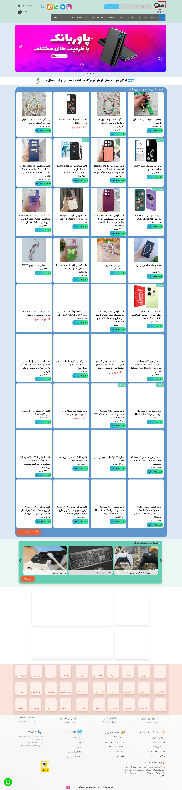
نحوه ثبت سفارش (158, 738)
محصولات (153, 17)
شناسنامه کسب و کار (74, 757)
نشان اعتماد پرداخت (75, 752)
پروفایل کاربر (141, 17)
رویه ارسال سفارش (158, 742)
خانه (162, 17)
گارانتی (55, 17)
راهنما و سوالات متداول (78, 17)
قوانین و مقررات (97, 17)
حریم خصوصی (119, 751)
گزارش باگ (120, 756)
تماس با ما (110, 17)
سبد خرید (129, 17)
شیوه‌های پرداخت (159, 747)
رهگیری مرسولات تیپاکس (158, 756)
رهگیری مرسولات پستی (158, 751)
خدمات (64, 17)
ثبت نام (24, 5)
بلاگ (120, 17)
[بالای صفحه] (68, 787)
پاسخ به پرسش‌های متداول (114, 742)
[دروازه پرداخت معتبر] (45, 772)
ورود (31, 5)
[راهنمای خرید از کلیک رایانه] (164, 732)
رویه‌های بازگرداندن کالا (116, 747)
